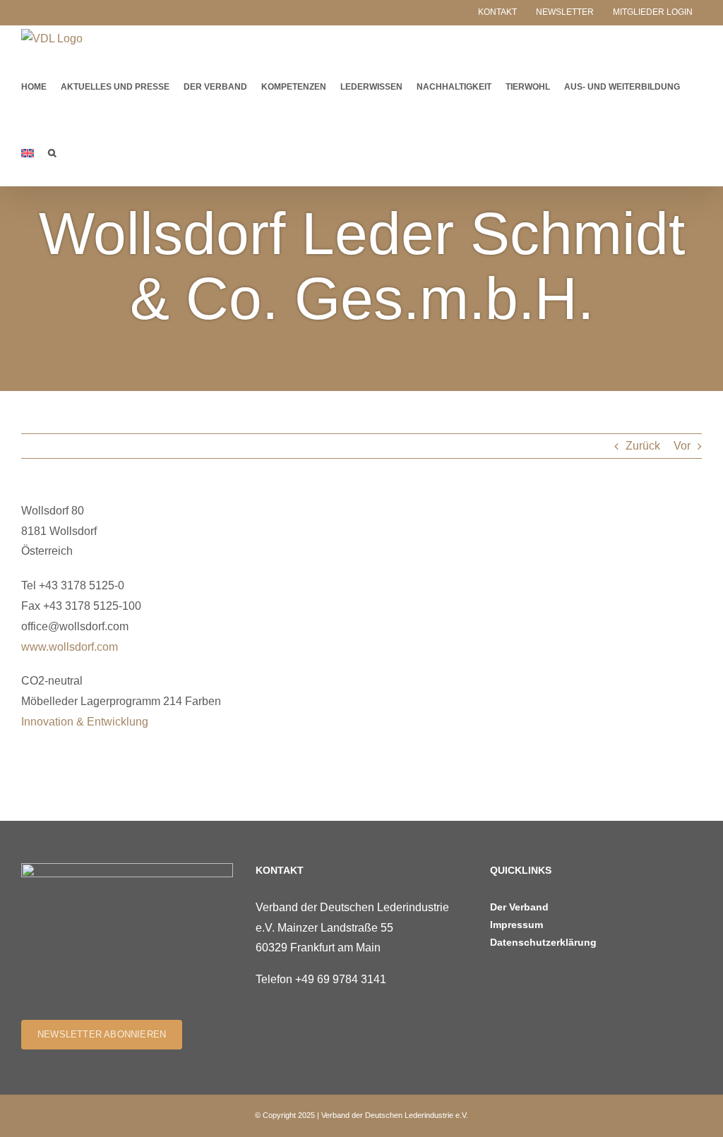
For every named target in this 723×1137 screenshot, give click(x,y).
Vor (682, 446)
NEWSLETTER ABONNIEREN (101, 1034)
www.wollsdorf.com (69, 647)
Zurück (643, 446)
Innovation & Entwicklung (84, 722)
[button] (52, 152)
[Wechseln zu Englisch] (27, 152)
